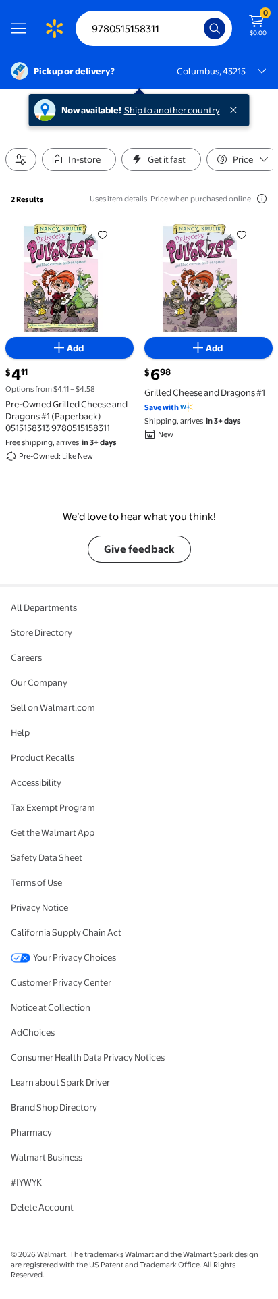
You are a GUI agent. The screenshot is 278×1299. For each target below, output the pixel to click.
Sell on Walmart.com (53, 707)
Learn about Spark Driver (60, 1082)
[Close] (236, 110)
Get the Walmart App (52, 832)
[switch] (79, 159)
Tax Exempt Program (53, 807)
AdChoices (33, 1032)
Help (20, 732)
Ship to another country (172, 110)
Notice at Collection (50, 1007)
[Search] (214, 28)
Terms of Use (36, 882)
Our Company (39, 682)
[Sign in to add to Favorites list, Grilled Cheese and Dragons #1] (241, 234)
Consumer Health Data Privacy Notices (88, 1057)
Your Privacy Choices (74, 957)
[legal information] (261, 198)
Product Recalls (42, 757)
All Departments (44, 607)
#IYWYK (26, 1182)
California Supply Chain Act (66, 932)
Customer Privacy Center (61, 982)
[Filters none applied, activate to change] (20, 159)
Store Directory (41, 632)
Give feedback (139, 548)
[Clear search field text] (197, 28)
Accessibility (36, 782)
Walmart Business (46, 1157)
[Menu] (21, 28)
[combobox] (154, 28)
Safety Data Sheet (46, 857)
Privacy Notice (39, 907)
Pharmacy (31, 1132)
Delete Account (42, 1207)
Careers (26, 657)
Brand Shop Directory (54, 1107)
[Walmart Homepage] (54, 28)
